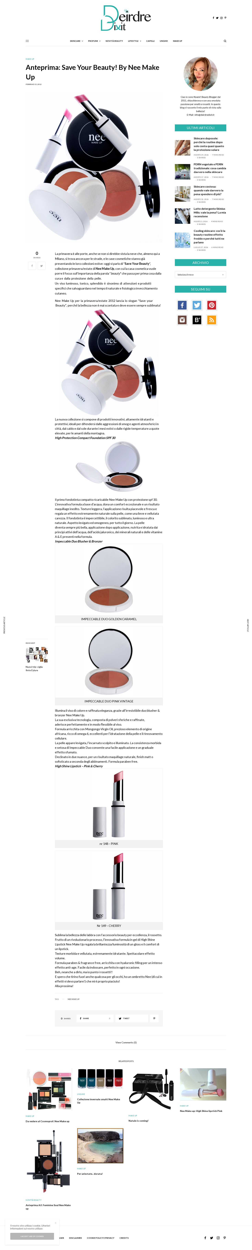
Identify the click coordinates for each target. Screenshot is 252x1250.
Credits (124, 1238)
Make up (30, 59)
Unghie (81, 1094)
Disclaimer (75, 1238)
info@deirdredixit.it (204, 114)
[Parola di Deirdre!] (126, 18)
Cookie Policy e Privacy (100, 1238)
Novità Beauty (33, 1200)
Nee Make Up (73, 999)
